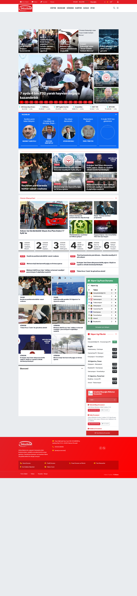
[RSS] (104, 448)
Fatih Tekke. (49, 119)
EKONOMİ (61, 8)
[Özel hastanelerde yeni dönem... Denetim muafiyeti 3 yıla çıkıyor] (68, 162)
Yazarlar (44, 2)
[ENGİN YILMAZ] (88, 132)
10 (65, 102)
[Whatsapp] (100, 448)
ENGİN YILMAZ (88, 141)
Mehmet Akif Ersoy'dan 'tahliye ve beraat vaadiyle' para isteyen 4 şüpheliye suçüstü (68, 329)
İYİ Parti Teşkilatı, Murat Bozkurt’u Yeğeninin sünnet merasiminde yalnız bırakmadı (29, 247)
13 (80, 102)
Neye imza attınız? (88, 120)
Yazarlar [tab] (26, 114)
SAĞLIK (86, 8)
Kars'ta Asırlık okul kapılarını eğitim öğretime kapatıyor (97, 247)
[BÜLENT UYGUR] (49, 132)
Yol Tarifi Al (105, 410)
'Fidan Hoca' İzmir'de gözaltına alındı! (91, 271)
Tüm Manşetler (100, 463)
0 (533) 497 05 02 (94, 423)
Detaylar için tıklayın (102, 327)
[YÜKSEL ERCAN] (29, 132)
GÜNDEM (70, 8)
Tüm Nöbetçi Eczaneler (103, 433)
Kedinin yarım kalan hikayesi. (107, 120)
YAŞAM (79, 242)
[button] (21, 79)
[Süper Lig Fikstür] (116, 334)
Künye (52, 2)
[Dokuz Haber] (25, 7)
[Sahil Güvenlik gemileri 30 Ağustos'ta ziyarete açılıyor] (68, 285)
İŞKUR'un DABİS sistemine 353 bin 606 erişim (81, 247)
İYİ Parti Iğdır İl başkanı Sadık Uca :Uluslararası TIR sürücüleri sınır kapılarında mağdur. (47, 247)
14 (85, 102)
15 (90, 102)
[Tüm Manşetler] (116, 198)
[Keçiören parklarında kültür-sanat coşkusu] (36, 172)
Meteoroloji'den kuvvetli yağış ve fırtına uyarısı (44, 263)
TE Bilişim (116, 474)
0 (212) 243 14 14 (94, 410)
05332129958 (59, 447)
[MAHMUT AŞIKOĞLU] (108, 132)
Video (35, 2)
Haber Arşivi (50, 467)
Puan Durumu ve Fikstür (78, 463)
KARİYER (78, 8)
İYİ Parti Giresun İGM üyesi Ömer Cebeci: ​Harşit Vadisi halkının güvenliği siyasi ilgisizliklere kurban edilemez (64, 247)
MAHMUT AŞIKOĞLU (107, 141)
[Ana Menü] (118, 8)
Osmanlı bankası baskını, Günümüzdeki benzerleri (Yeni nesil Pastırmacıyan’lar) (68, 121)
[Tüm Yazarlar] (116, 114)
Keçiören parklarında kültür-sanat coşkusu (43, 256)
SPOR (92, 8)
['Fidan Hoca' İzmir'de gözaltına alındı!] (34, 314)
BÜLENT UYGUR (49, 141)
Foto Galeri (25, 2)
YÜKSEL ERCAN (29, 141)
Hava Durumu (27, 463)
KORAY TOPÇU (68, 141)
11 (70, 102)
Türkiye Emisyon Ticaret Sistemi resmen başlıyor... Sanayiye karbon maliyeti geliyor (113, 247)
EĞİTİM (53, 8)
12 (75, 102)
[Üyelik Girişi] (117, 2)
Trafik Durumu (51, 463)
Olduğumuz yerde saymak (29, 120)
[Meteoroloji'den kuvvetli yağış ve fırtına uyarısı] (68, 182)
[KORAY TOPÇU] (68, 132)
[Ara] (114, 8)
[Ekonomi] (82, 368)
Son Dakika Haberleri (28, 467)
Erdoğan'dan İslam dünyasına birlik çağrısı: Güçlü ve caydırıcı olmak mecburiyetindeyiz (32, 359)
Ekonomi (24, 369)
